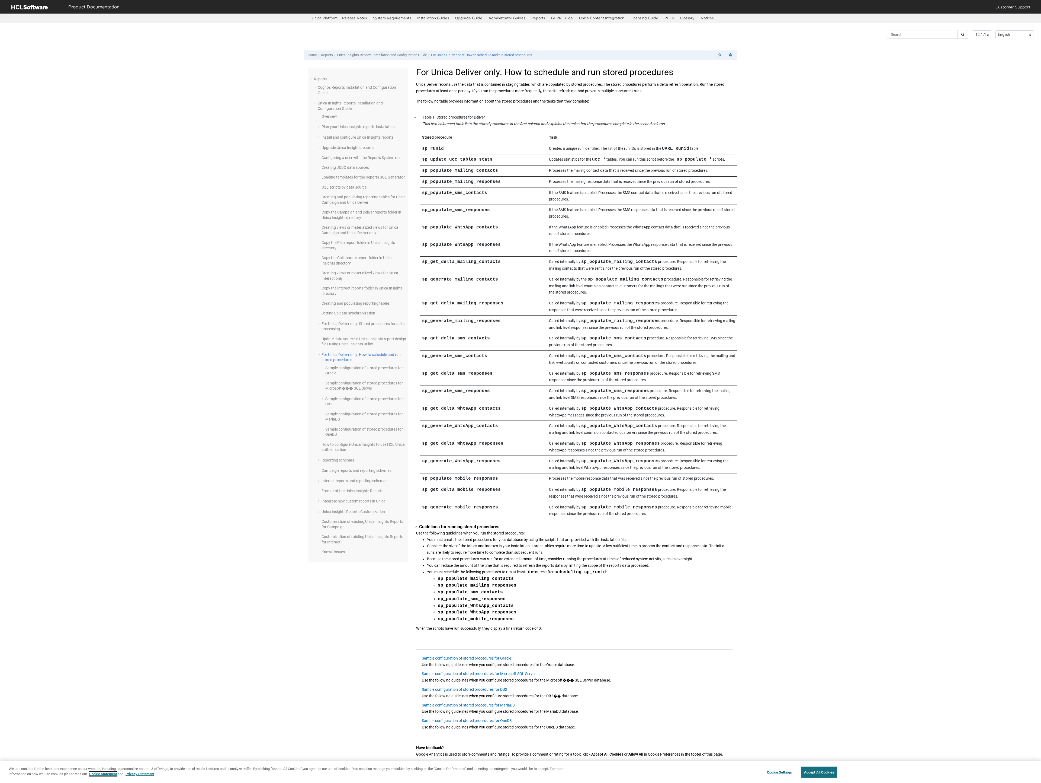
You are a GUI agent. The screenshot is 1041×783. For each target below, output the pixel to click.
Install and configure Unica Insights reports (358, 137)
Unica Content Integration (601, 18)
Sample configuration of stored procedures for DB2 (464, 689)
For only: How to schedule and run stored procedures (481, 55)
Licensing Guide (644, 18)
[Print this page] (731, 55)
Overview (329, 116)
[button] (312, 79)
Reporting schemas (338, 460)
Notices (707, 18)
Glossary (687, 18)
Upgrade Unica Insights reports (348, 147)
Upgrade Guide (468, 18)
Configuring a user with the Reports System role (361, 157)
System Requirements (392, 18)
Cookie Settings (779, 772)
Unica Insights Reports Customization (353, 512)
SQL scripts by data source (344, 187)
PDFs (669, 18)
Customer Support (1012, 7)
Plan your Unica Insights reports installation (358, 127)
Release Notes (354, 18)
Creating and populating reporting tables (356, 303)
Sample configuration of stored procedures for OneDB (467, 720)
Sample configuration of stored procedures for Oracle (466, 658)
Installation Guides (433, 18)
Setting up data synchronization (348, 313)
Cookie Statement (103, 774)
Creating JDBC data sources (345, 167)
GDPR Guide (562, 18)
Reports (538, 18)
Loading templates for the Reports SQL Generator (363, 177)
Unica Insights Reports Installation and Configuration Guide (382, 55)
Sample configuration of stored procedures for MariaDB (468, 705)
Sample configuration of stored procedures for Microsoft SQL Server (479, 673)
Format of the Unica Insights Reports (352, 491)
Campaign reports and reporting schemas (356, 470)
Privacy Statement (140, 774)
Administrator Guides (507, 18)
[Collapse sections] (720, 55)
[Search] (963, 34)
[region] (520, 772)
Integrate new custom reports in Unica (353, 501)
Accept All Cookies (819, 772)
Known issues (333, 552)
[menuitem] (324, 18)
